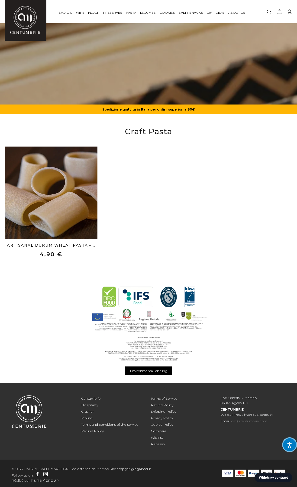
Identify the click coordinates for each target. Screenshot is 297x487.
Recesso (158, 444)
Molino (87, 418)
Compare (158, 431)
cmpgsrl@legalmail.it (134, 469)
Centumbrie (91, 398)
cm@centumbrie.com (249, 421)
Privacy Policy (162, 418)
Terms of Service (164, 398)
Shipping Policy (163, 411)
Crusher (87, 411)
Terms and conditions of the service (109, 424)
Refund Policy (92, 431)
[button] (289, 444)
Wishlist (157, 437)
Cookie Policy (162, 424)
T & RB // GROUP (44, 480)
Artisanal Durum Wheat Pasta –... (51, 245)
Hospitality (89, 405)
